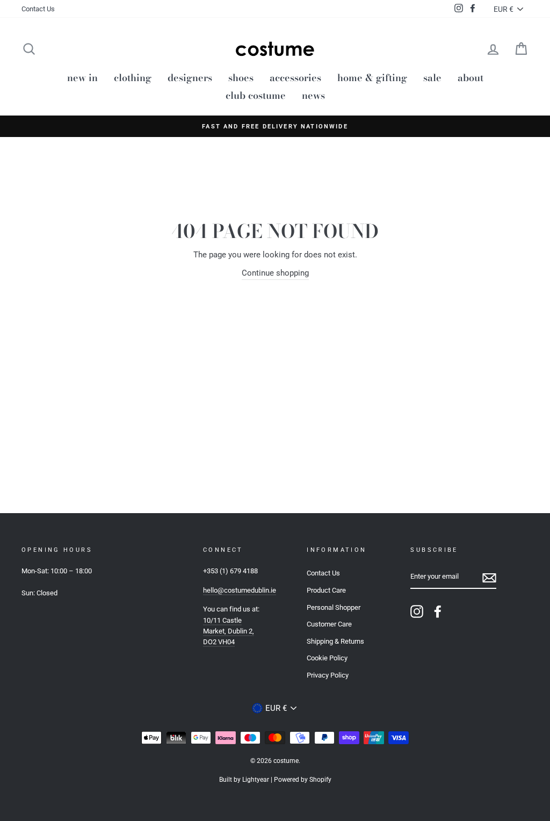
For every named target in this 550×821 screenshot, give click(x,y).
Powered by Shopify (302, 779)
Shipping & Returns (335, 641)
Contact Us (38, 9)
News (313, 95)
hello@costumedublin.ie (239, 590)
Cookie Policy (327, 658)
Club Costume (256, 95)
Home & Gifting (372, 77)
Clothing (132, 77)
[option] (275, 126)
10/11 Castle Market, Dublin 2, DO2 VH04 (228, 631)
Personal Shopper (333, 607)
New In (82, 77)
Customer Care (329, 624)
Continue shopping (275, 273)
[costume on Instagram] (416, 611)
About (470, 77)
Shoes (241, 77)
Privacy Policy (328, 675)
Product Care (326, 590)
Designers (190, 77)
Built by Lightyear (244, 779)
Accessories (295, 77)
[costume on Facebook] (437, 611)
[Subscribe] (489, 577)
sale (432, 77)
